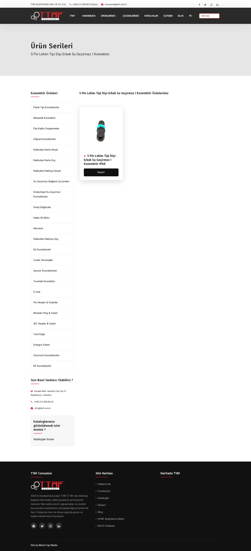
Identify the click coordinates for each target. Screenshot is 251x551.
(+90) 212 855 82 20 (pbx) (85, 4)
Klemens (38, 228)
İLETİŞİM (168, 16)
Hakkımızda (88, 16)
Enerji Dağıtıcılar (42, 207)
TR (190, 16)
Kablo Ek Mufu (41, 217)
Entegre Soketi (41, 344)
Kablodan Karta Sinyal (45, 149)
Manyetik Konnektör (44, 117)
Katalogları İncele (43, 439)
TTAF (72, 16)
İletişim (102, 505)
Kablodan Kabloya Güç (46, 239)
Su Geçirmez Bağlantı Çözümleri (51, 181)
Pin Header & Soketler (45, 302)
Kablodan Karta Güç (44, 160)
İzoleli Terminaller (43, 260)
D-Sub (36, 291)
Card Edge (39, 334)
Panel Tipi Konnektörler (46, 107)
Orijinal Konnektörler (44, 139)
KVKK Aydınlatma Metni (111, 518)
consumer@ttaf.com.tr (116, 4)
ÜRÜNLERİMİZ (108, 16)
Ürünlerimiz (104, 491)
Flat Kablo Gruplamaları (46, 128)
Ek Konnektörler (42, 249)
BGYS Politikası (106, 525)
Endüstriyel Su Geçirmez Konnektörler (47, 194)
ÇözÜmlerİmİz (131, 16)
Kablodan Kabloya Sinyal (47, 170)
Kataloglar (151, 16)
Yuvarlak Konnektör (44, 281)
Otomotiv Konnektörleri (46, 355)
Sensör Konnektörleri (45, 270)
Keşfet (101, 172)
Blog (181, 16)
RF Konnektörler (42, 366)
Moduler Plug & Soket (45, 313)
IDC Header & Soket (44, 323)
